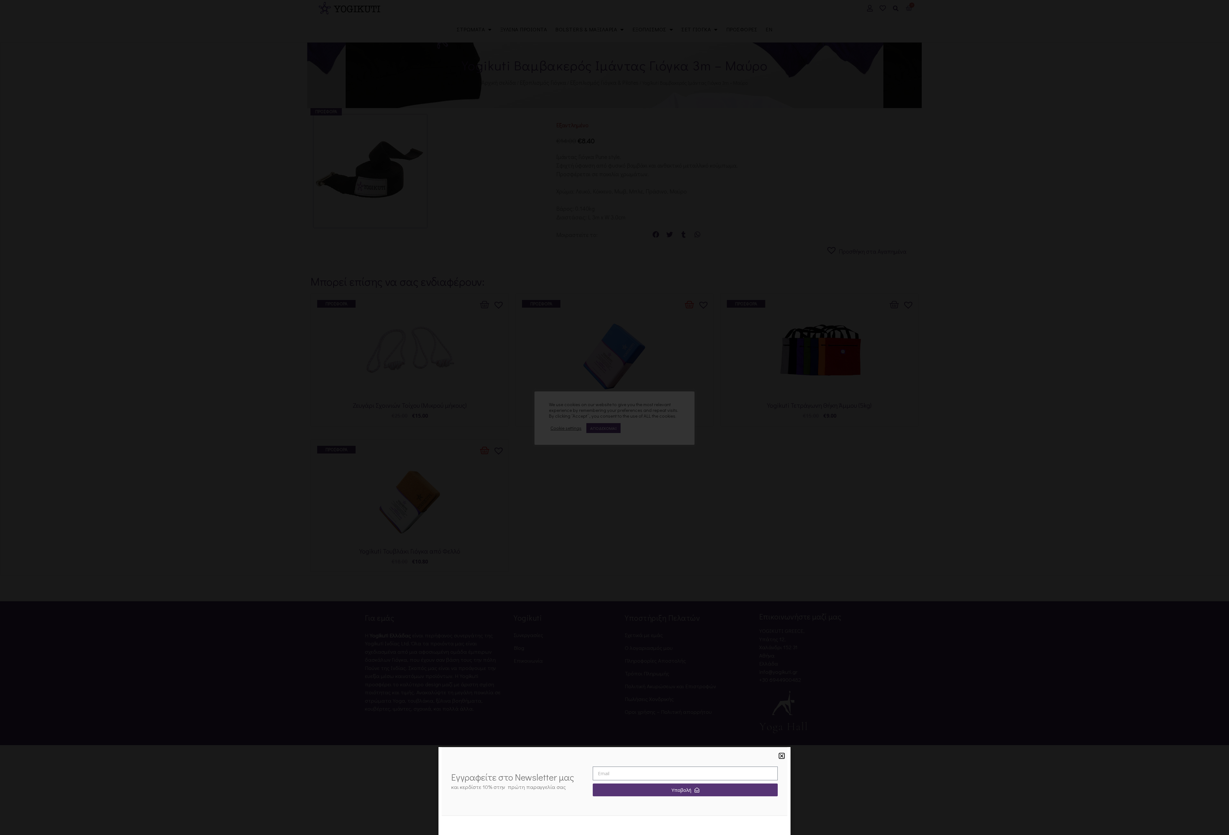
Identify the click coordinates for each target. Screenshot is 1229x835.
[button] (781, 755)
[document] (614, 417)
